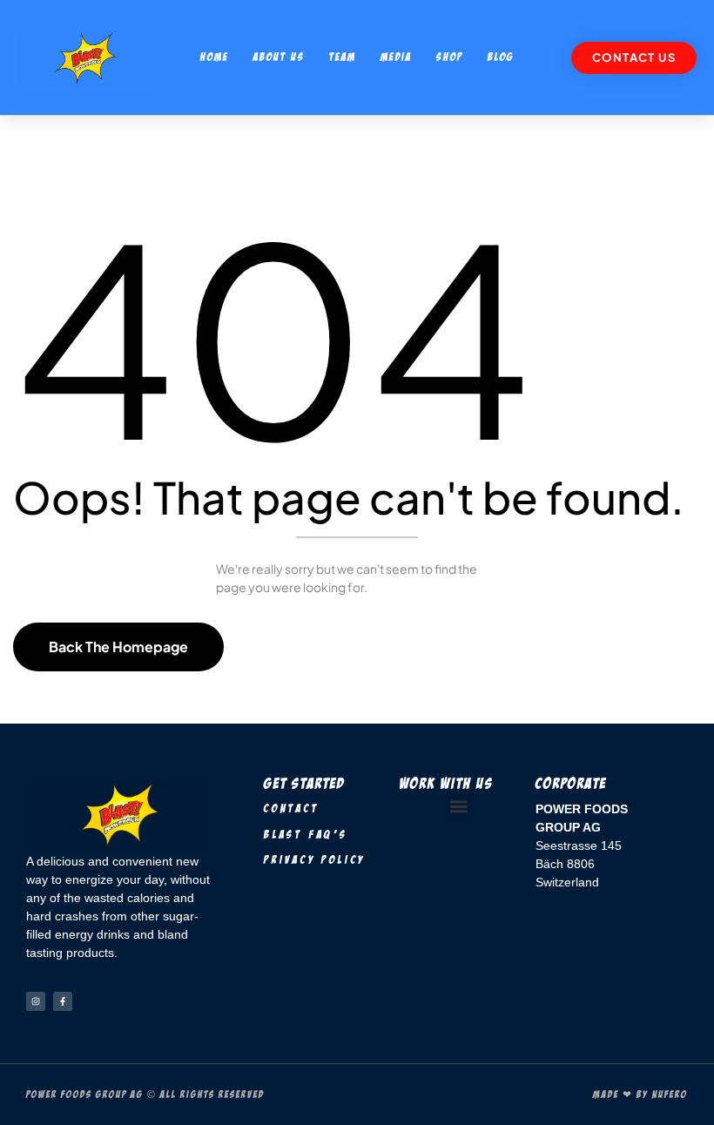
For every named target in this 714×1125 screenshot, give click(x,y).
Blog (501, 57)
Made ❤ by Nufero (640, 1094)
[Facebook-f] (62, 1001)
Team (342, 57)
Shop (449, 57)
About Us (279, 57)
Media (396, 57)
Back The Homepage (118, 646)
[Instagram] (35, 1001)
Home (214, 57)
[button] (459, 806)
